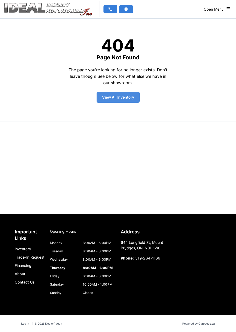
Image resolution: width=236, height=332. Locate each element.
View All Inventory (118, 97)
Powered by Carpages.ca (198, 323)
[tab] (63, 234)
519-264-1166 (147, 258)
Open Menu (215, 9)
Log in (25, 323)
